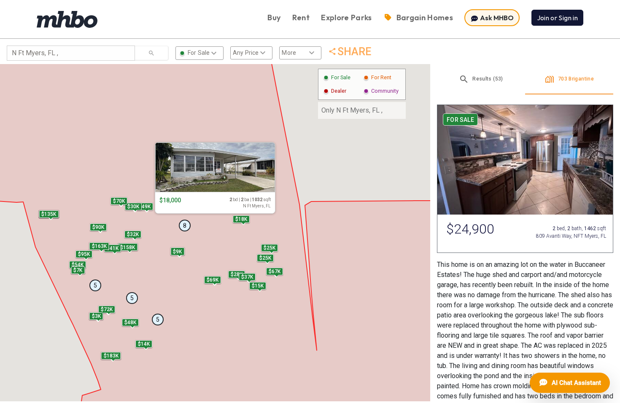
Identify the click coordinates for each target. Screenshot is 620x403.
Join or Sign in (557, 17)
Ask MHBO (496, 17)
